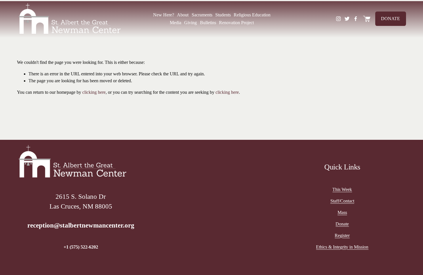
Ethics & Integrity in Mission (342, 247)
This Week (342, 189)
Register (342, 235)
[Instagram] (338, 19)
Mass (342, 212)
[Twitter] (347, 19)
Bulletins (208, 22)
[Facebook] (356, 19)
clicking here (94, 92)
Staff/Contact (342, 200)
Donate (390, 18)
